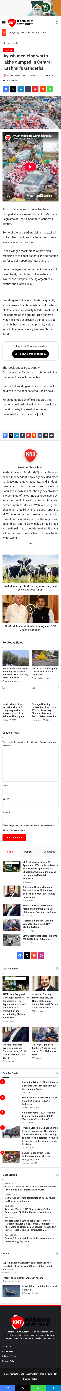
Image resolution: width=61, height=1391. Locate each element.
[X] (11, 435)
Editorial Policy (9, 1356)
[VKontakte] (40, 435)
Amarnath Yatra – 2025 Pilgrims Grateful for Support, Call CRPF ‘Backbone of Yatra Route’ (38, 1116)
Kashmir (16, 43)
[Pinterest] (28, 435)
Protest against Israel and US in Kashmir (23, 1278)
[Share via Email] (45, 435)
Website (6, 812)
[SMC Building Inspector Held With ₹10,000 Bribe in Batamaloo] (11, 940)
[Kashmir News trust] (20, 22)
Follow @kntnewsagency (30, 353)
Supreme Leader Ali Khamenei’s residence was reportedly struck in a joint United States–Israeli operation (27, 1266)
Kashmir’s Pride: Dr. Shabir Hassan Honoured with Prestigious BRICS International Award (40, 1085)
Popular (28, 851)
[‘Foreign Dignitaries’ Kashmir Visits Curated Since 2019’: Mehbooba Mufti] (11, 925)
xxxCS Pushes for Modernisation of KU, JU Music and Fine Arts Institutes (40, 1100)
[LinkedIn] (16, 435)
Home (8, 43)
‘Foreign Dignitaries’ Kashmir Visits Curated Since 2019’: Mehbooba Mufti (38, 924)
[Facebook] (5, 435)
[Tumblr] (22, 435)
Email (6, 799)
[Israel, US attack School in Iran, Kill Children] (11, 1291)
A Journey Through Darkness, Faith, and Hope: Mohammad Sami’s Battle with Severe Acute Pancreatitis (45, 1001)
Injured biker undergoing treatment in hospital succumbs (45, 671)
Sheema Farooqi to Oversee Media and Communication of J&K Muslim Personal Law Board (39, 908)
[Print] (51, 435)
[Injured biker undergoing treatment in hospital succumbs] (45, 657)
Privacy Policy (8, 1361)
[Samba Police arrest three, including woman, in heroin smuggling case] (11, 1157)
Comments (49, 851)
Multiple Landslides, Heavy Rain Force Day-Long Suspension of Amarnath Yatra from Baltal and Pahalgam (14, 710)
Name (6, 785)
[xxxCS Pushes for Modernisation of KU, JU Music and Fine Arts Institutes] (11, 1102)
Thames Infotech (30, 1379)
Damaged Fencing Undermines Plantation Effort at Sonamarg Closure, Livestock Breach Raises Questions (45, 710)
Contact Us (7, 1351)
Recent (9, 851)
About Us (6, 1346)
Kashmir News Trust (16, 76)
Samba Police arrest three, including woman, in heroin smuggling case (36, 1156)
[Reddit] (34, 435)
